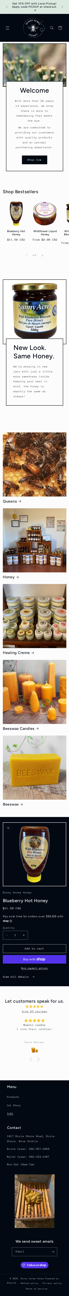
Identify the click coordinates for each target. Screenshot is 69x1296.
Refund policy (30, 1283)
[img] (34, 1006)
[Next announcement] (62, 7)
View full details (16, 976)
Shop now (34, 159)
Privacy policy (52, 1283)
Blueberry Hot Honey (16, 233)
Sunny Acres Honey (32, 1278)
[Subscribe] (53, 1251)
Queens (10, 501)
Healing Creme (16, 652)
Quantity (9, 927)
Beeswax (11, 804)
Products (13, 1097)
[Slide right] (42, 255)
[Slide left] (26, 255)
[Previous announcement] (7, 7)
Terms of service (37, 1289)
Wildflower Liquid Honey (45, 233)
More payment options (34, 968)
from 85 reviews (34, 1011)
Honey (9, 577)
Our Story (14, 1105)
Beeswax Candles (18, 728)
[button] (7, 28)
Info (10, 1113)
